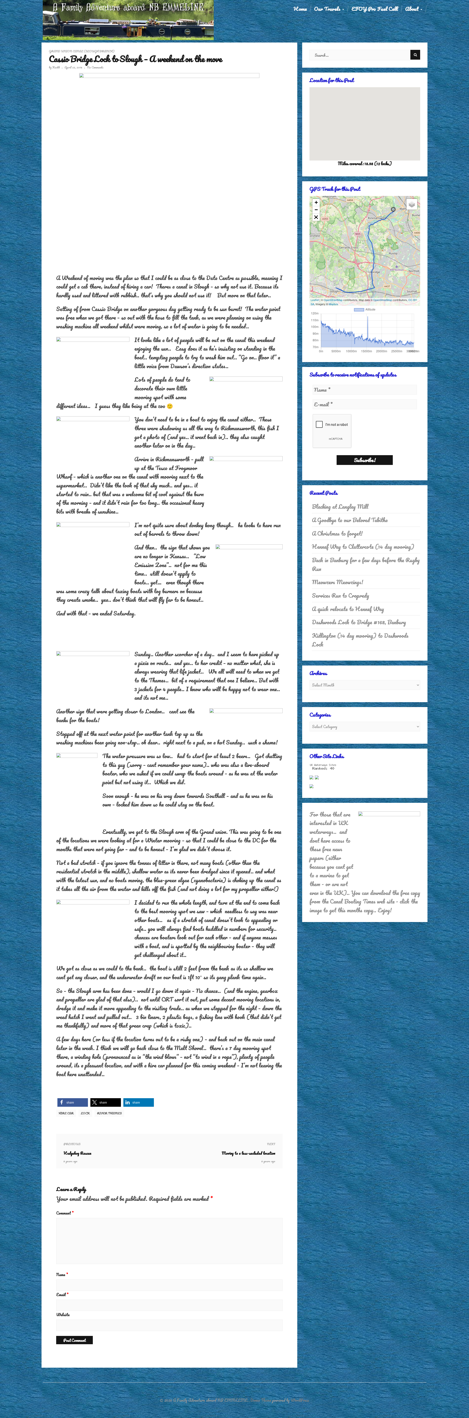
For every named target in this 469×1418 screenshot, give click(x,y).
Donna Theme (261, 1400)
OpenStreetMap (333, 300)
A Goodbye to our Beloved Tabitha (350, 520)
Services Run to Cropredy (340, 595)
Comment (65, 1213)
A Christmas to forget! (337, 533)
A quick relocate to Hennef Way (348, 608)
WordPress (300, 1400)
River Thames (109, 1113)
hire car (66, 1113)
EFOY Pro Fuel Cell (375, 8)
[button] (72, 1102)
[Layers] (411, 204)
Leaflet (315, 300)
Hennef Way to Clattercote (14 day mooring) (363, 546)
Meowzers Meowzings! (337, 582)
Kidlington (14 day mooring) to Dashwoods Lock (360, 640)
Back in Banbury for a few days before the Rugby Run (366, 564)
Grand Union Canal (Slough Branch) (82, 51)
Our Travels (328, 8)
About (412, 8)
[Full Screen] (316, 217)
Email (62, 1295)
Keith (56, 67)
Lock (85, 1113)
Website (63, 1315)
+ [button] (316, 202)
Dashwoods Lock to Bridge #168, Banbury (359, 622)
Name (62, 1275)
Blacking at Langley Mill (340, 506)
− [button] (316, 210)
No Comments (95, 67)
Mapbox (333, 304)
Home (300, 8)
